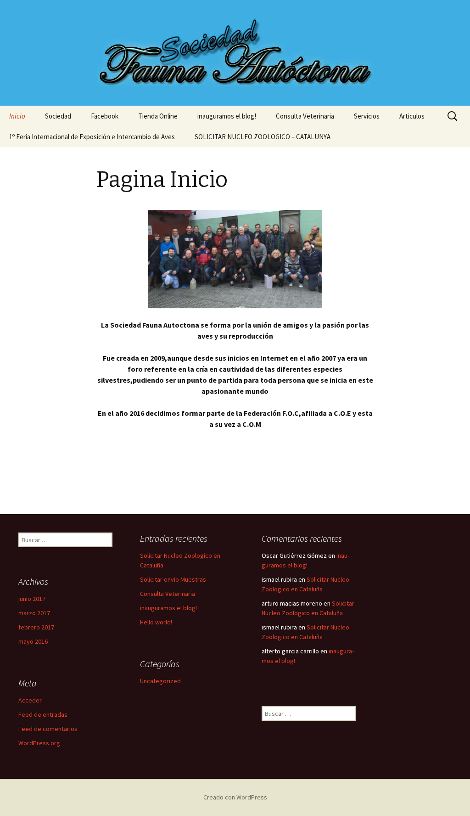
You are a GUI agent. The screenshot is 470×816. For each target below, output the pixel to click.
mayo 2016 (33, 641)
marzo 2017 (34, 613)
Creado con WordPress (235, 797)
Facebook (104, 116)
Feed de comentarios (48, 729)
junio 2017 (31, 599)
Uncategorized (160, 681)
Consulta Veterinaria (305, 116)
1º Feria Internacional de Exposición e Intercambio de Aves (92, 136)
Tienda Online (158, 116)
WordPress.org (39, 743)
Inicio (17, 116)
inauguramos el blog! (226, 116)
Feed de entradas (42, 714)
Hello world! (156, 622)
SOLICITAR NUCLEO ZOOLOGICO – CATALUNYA (262, 136)
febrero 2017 (36, 627)
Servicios (367, 116)
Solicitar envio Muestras (173, 579)
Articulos (412, 116)
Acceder (30, 700)
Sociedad (58, 116)
